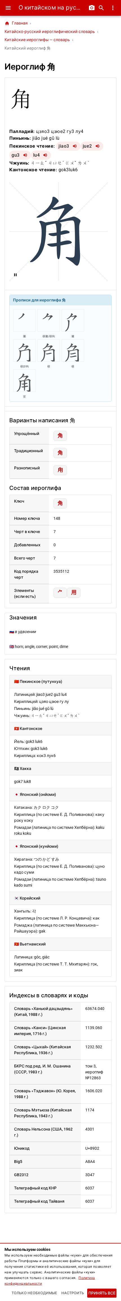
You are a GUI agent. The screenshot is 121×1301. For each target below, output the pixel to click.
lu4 (36, 155)
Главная (16, 23)
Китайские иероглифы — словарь (37, 39)
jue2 (87, 146)
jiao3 (64, 146)
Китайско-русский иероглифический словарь (50, 31)
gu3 (16, 155)
